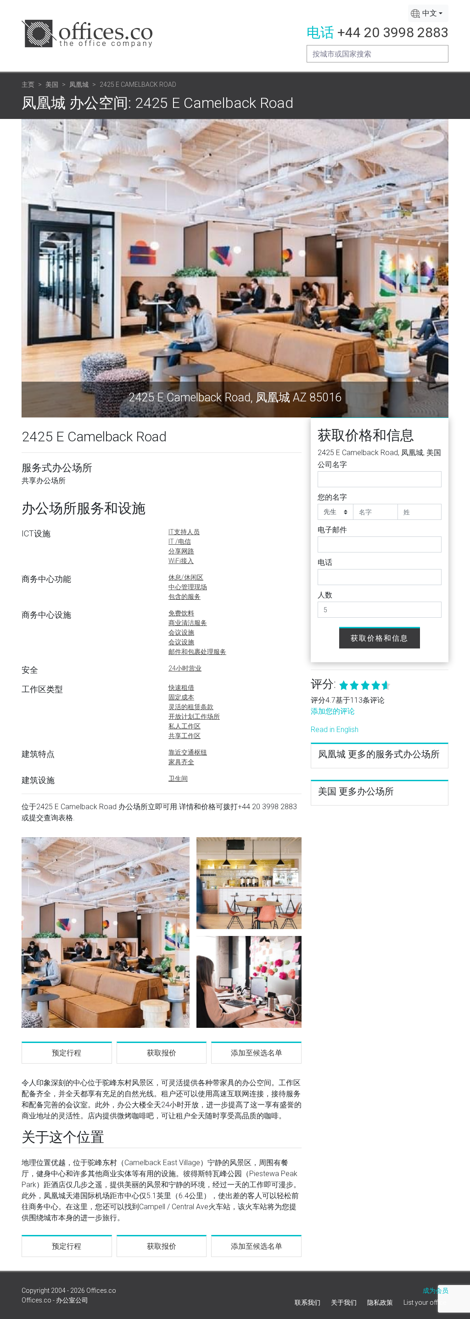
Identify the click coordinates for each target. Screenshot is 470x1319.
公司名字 (332, 464)
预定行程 (66, 1052)
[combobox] (428, 13)
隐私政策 (380, 1302)
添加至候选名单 (256, 1052)
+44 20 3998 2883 (392, 32)
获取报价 (161, 1052)
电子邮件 (332, 529)
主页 (28, 84)
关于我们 (344, 1302)
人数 (325, 595)
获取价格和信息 (379, 638)
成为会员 (435, 1290)
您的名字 (332, 497)
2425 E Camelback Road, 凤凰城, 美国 (379, 452)
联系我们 (307, 1302)
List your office (424, 1302)
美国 (51, 84)
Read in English (334, 729)
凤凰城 (79, 84)
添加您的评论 (333, 711)
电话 (325, 562)
